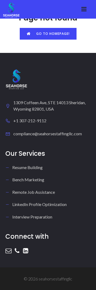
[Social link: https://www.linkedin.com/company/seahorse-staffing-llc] (26, 250)
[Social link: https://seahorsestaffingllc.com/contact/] (18, 250)
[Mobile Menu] (84, 9)
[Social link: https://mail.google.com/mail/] (9, 250)
